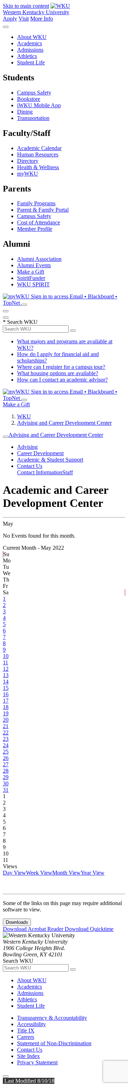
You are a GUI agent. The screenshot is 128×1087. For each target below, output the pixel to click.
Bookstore (28, 99)
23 (6, 739)
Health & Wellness (38, 167)
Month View (66, 873)
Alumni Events (34, 265)
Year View (93, 873)
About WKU (32, 37)
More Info (41, 19)
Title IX (25, 1031)
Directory (27, 161)
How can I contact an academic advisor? (62, 380)
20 (6, 720)
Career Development (40, 453)
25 (6, 752)
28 (6, 771)
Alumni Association (39, 259)
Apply (10, 19)
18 (6, 707)
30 (6, 783)
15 (6, 688)
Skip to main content (26, 6)
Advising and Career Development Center (64, 423)
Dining (25, 112)
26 (6, 758)
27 (6, 764)
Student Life (31, 62)
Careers (25, 1037)
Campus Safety (34, 93)
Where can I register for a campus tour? (61, 367)
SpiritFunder (31, 278)
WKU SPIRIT (33, 284)
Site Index (28, 1056)
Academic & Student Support (50, 460)
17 (6, 701)
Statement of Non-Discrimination (54, 1043)
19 (6, 713)
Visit (23, 19)
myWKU (27, 174)
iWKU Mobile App (39, 105)
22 (6, 733)
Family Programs (36, 203)
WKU (24, 416)
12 (6, 669)
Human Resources (37, 154)
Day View (14, 873)
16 (6, 694)
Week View (39, 873)
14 (6, 682)
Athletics (27, 56)
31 (6, 790)
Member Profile (34, 229)
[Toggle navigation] (6, 437)
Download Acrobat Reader (34, 929)
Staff (67, 472)
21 (6, 726)
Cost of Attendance (38, 222)
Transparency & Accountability (52, 1018)
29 (6, 777)
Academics (29, 43)
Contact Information (39, 472)
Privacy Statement (37, 1062)
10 (6, 656)
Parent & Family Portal (43, 210)
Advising (27, 447)
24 (6, 745)
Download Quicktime (89, 929)
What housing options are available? (57, 373)
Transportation (33, 118)
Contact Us (29, 466)
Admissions (30, 50)
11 (5, 662)
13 (6, 675)
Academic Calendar (39, 148)
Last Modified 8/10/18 (28, 1081)
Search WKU (20, 322)
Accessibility (31, 1024)
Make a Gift (30, 272)
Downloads (17, 922)
